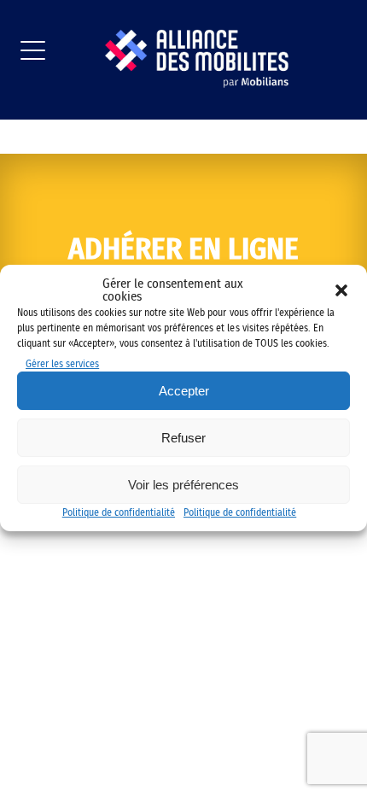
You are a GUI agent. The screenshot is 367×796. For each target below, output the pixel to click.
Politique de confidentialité (118, 512)
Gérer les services (62, 364)
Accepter (184, 390)
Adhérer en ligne (183, 250)
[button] (341, 290)
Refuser (183, 437)
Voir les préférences (183, 484)
